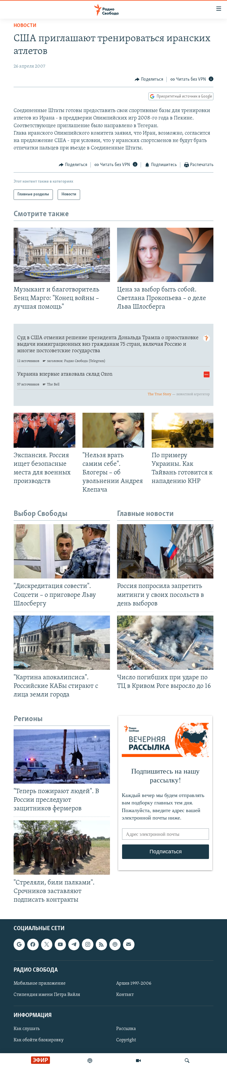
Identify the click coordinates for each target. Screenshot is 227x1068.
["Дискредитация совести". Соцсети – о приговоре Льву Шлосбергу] (62, 551)
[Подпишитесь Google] (19, 944)
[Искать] (187, 1060)
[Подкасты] (115, 944)
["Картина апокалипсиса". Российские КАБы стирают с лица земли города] (62, 643)
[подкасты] (90, 1060)
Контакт (125, 994)
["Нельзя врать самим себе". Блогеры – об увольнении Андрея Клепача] (113, 430)
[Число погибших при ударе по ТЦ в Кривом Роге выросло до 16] (165, 643)
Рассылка (126, 1028)
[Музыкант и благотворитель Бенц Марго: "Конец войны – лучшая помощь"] (62, 255)
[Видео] (138, 1060)
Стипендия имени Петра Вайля (47, 994)
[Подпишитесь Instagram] (87, 944)
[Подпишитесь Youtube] (60, 944)
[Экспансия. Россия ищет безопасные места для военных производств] (44, 430)
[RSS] (101, 944)
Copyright (126, 1040)
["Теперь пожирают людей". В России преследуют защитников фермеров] (62, 756)
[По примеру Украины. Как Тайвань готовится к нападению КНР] (182, 430)
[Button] (149, 79)
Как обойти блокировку (39, 1040)
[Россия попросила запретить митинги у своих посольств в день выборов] (165, 551)
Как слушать (27, 1028)
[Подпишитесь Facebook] (32, 944)
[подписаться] (128, 944)
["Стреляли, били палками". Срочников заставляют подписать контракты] (62, 847)
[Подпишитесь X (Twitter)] (46, 944)
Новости (25, 25)
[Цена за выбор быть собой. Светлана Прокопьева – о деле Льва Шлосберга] (165, 255)
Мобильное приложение (40, 983)
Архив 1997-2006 (133, 983)
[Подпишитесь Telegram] (74, 944)
